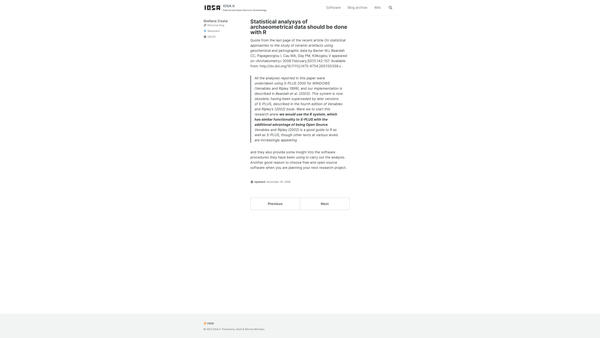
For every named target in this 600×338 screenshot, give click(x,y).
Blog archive (357, 7)
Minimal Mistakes (254, 329)
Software (333, 7)
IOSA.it (245, 7)
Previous (275, 204)
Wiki (377, 7)
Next (325, 204)
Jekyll (239, 329)
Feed (210, 323)
